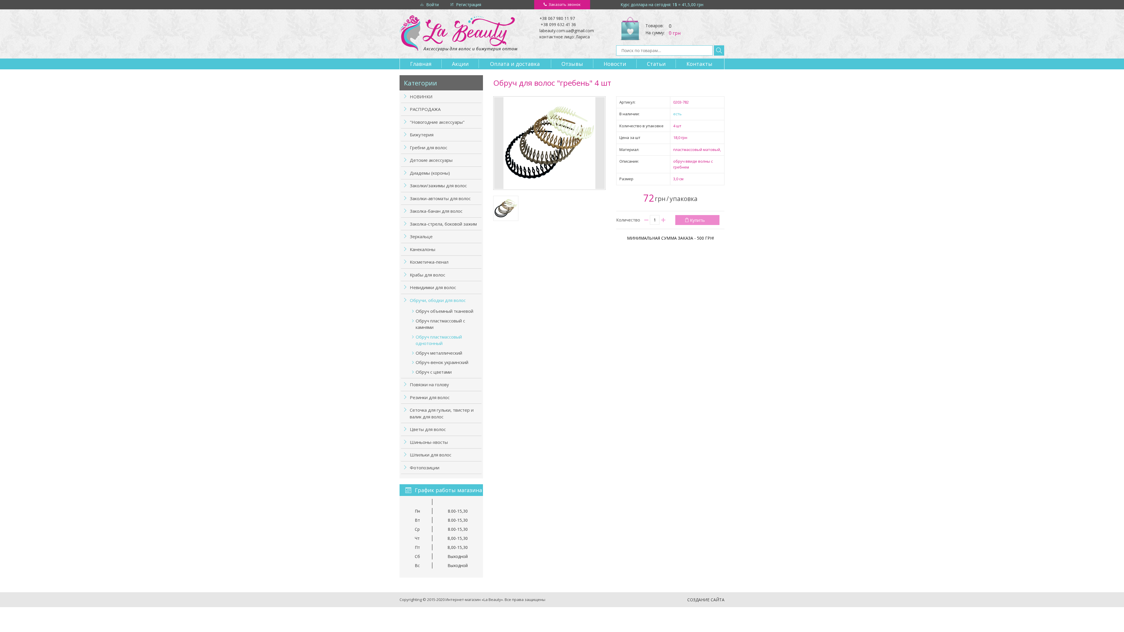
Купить (697, 220)
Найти (719, 50)
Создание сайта (705, 599)
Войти (432, 4)
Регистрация (468, 4)
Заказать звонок (565, 4)
